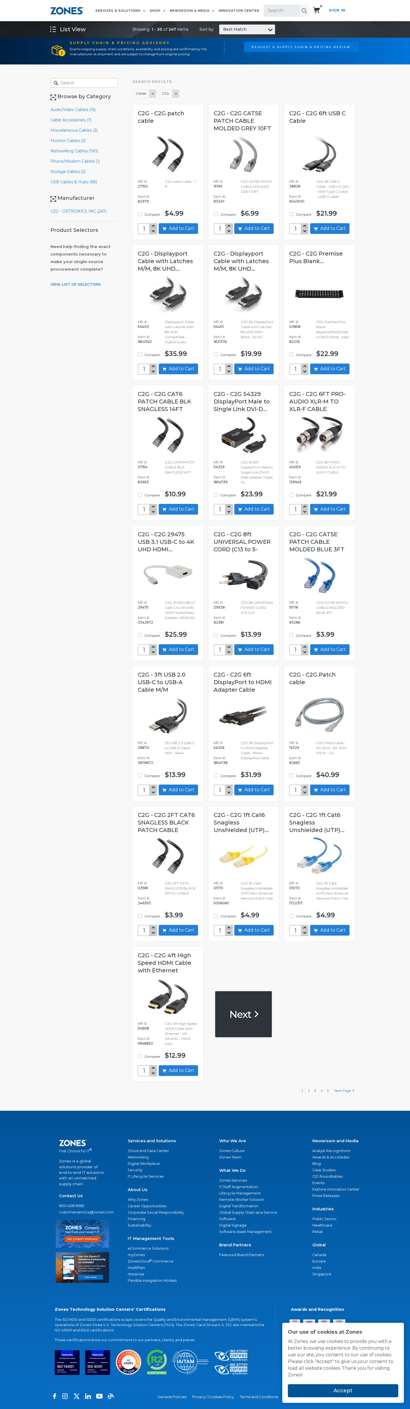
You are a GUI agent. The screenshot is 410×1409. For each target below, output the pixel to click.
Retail (317, 1232)
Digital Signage (233, 1225)
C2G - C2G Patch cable (312, 678)
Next (241, 1014)
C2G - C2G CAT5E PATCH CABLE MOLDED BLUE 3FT (316, 542)
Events (318, 1183)
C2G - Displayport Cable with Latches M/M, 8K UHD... (165, 261)
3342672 (145, 622)
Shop (156, 11)
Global (319, 1244)
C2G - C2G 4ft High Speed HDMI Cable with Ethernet (164, 963)
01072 (294, 888)
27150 (143, 186)
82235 (294, 342)
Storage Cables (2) (68, 171)
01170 (218, 888)
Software (227, 1219)
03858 (294, 326)
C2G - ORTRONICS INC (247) (78, 211)
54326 (219, 748)
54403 (143, 326)
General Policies (172, 1397)
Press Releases (325, 1196)
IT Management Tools (151, 1238)
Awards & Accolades (330, 1157)
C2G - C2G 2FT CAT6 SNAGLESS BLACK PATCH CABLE (166, 822)
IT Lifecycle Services (146, 1176)
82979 (143, 201)
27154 (143, 467)
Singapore (321, 1274)
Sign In (337, 10)
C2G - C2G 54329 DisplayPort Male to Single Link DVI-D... (242, 401)
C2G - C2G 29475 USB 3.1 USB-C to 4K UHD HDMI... (166, 542)
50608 (143, 1028)
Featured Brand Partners (241, 1255)
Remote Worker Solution (241, 1200)
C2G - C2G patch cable (161, 117)
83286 (294, 622)
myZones (136, 1255)
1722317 (296, 903)
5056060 (221, 903)
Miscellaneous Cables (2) (74, 130)
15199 (218, 186)
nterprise (136, 1274)
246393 (144, 903)
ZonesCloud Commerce (150, 1261)
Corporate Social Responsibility (156, 1212)
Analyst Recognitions (331, 1151)
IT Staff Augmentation (238, 1187)
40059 (295, 467)
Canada (319, 1255)
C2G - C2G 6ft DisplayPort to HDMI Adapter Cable (243, 682)
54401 (219, 326)
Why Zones (138, 1200)
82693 (143, 482)
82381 (219, 622)
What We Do (232, 1170)
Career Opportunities (147, 1206)
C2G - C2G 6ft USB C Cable (317, 117)
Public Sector (324, 1219)
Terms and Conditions (259, 1397)
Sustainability (139, 1225)
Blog (316, 1164)
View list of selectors (75, 284)
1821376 (220, 342)
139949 (295, 482)
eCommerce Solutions (148, 1248)
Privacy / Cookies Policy (213, 1397)
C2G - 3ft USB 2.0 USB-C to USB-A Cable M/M (161, 682)
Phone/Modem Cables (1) (75, 161)
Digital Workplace (144, 1164)
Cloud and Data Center (148, 1151)
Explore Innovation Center (336, 1189)
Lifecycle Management (240, 1193)
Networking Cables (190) (74, 150)
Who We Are (232, 1140)
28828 (294, 186)
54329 (219, 467)
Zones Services (233, 1180)
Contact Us (71, 1195)
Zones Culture (232, 1151)
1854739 (221, 482)
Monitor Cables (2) (68, 140)
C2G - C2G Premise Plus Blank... (316, 257)
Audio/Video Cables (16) (73, 109)
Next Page (343, 1090)
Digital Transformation (239, 1206)
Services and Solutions (152, 1140)
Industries (323, 1208)
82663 (294, 763)
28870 (143, 748)
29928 (219, 607)
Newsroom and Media (335, 1140)
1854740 (145, 342)
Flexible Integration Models (152, 1280)
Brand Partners (235, 1244)
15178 (293, 607)
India (316, 1268)
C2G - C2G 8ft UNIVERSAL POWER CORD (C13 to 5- (242, 542)
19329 (294, 748)
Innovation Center (239, 11)
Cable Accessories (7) (70, 119)
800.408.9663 (71, 1206)
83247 (219, 201)
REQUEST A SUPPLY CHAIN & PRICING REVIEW (301, 47)
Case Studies (324, 1170)
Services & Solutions (118, 11)
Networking (138, 1157)
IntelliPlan (136, 1268)
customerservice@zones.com (82, 1212)
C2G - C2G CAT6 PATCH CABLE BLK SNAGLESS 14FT (164, 401)
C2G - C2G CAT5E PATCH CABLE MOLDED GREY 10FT (242, 121)
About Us (137, 1189)
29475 (143, 607)
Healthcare (322, 1225)
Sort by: (223, 29)
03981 (143, 888)
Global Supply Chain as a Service (248, 1212)
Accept (343, 1391)
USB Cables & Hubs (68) (73, 181)
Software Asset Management (245, 1232)
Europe (319, 1261)
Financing (136, 1219)
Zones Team (230, 1157)
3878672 (145, 763)
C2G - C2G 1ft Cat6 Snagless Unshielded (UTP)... (241, 822)
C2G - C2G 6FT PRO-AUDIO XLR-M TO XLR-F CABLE (317, 401)
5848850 (145, 1043)
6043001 (296, 201)
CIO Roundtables (327, 1176)
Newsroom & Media (190, 11)
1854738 (221, 763)
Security (135, 1170)
